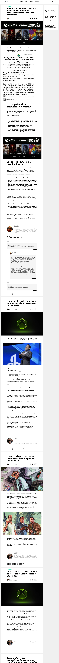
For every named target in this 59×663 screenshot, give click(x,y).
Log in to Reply (35, 249)
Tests (26, 1)
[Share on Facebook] (30, 18)
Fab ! (11, 308)
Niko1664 (11, 18)
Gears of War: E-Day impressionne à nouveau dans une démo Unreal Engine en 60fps (51, 21)
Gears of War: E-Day (12, 616)
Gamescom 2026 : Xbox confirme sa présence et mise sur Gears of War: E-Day (50, 16)
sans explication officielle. (25, 540)
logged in (13, 294)
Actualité (21, 1)
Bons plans (37, 1)
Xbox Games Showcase (14, 608)
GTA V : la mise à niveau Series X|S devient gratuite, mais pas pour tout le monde (51, 11)
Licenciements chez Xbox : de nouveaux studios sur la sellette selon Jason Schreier (50, 26)
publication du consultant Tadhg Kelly (21, 366)
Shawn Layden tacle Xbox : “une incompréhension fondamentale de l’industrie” (50, 7)
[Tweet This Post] (32, 18)
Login (23, 293)
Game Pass (31, 1)
